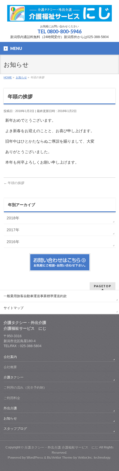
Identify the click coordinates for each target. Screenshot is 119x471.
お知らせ (10, 418)
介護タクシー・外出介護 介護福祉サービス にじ (61, 447)
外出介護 (10, 408)
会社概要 (10, 367)
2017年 (13, 230)
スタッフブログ (15, 428)
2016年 (13, 242)
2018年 (13, 218)
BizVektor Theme (60, 457)
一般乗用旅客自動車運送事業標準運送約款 (35, 296)
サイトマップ (14, 308)
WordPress (35, 457)
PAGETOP (102, 286)
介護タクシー (14, 377)
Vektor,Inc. (85, 457)
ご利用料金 (12, 398)
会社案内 (10, 357)
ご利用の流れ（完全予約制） (25, 387)
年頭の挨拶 (14, 183)
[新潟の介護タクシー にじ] (59, 15)
